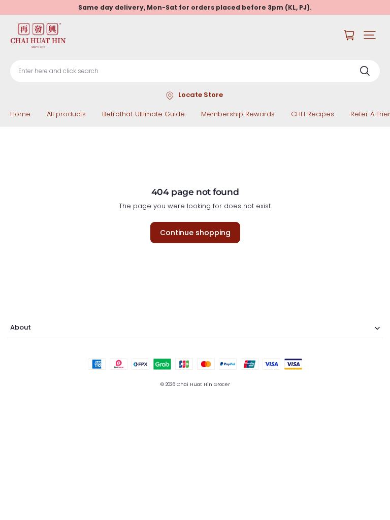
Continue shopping (195, 233)
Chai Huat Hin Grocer (203, 384)
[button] (370, 35)
